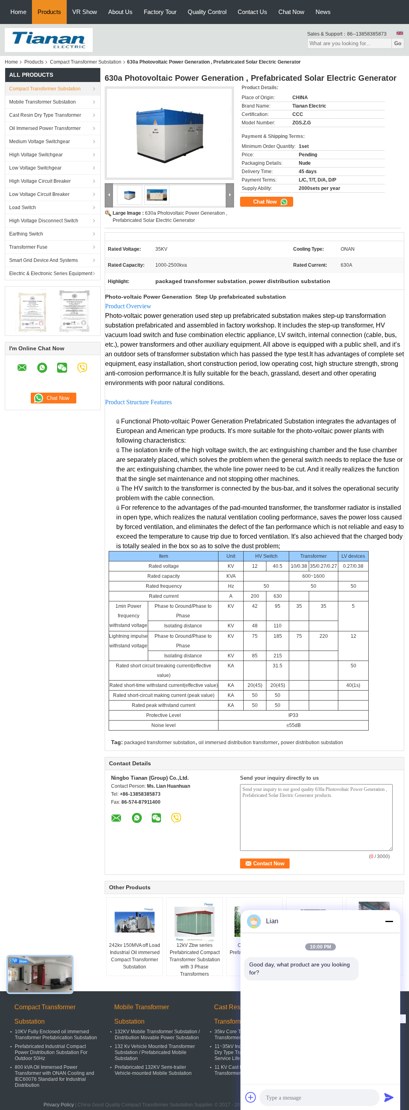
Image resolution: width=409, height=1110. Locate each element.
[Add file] (250, 1097)
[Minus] (389, 921)
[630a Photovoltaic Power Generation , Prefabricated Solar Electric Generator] (169, 133)
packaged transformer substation (159, 742)
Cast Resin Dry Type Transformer (45, 115)
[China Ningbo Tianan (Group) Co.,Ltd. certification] (31, 310)
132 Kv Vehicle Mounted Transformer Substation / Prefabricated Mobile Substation (155, 1052)
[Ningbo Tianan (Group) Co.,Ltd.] (49, 39)
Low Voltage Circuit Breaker (39, 194)
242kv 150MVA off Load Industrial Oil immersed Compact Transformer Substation (134, 956)
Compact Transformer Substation (85, 62)
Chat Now (291, 12)
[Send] (389, 1097)
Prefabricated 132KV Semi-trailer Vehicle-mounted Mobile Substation (153, 1070)
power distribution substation (312, 742)
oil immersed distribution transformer (238, 742)
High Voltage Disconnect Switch (43, 221)
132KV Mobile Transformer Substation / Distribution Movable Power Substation (157, 1034)
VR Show (84, 11)
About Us (120, 11)
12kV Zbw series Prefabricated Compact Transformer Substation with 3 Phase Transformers (194, 959)
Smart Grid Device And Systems (43, 260)
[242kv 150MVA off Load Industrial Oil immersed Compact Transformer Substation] (135, 922)
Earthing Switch (26, 234)
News (323, 11)
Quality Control (207, 11)
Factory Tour (160, 11)
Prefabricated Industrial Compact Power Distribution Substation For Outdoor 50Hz (51, 1052)
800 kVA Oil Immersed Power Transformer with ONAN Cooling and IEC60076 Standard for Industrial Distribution (54, 1076)
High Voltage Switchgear (36, 155)
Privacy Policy (59, 1105)
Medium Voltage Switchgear (39, 141)
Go (397, 43)
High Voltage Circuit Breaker (40, 181)
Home (18, 11)
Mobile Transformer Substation (42, 102)
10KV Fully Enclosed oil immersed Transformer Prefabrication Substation (56, 1034)
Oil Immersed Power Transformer (45, 128)
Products (49, 11)
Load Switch (22, 207)
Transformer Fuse (28, 247)
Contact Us (252, 11)
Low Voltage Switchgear (35, 168)
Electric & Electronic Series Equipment (50, 273)
